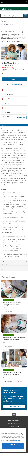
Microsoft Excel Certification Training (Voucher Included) (12, 304)
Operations (16, 20)
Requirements (4, 264)
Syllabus (3, 261)
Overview (3, 125)
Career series (8, 90)
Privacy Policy (17, 440)
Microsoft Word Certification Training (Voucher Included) (12, 373)
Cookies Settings (13, 447)
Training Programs (8, 20)
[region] (13, 440)
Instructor (3, 267)
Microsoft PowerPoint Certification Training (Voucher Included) (14, 338)
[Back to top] (14, 420)
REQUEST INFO (21, 117)
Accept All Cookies (13, 444)
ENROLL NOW (14, 79)
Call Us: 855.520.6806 (7, 24)
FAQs (2, 269)
